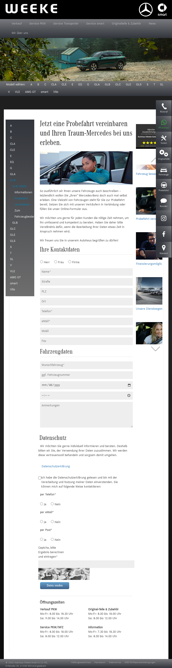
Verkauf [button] (17, 23)
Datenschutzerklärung (56, 466)
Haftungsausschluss (81, 662)
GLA (97, 84)
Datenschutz (115, 662)
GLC (118, 84)
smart (44, 92)
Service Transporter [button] (66, 23)
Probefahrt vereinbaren (151, 196)
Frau (59, 262)
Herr (45, 262)
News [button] (152, 23)
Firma (73, 262)
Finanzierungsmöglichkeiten (154, 241)
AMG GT (30, 92)
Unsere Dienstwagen (149, 286)
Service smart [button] (95, 23)
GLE (128, 84)
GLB (107, 84)
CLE (64, 84)
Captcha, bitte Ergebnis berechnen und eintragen (51, 552)
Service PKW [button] (37, 23)
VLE (17, 92)
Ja (45, 504)
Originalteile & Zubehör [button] (126, 23)
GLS (139, 84)
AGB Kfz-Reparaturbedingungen (140, 662)
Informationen (23, 192)
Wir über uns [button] (20, 33)
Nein (56, 504)
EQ (80, 84)
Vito (55, 92)
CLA (53, 84)
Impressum (99, 662)
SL (161, 84)
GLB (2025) (19, 186)
